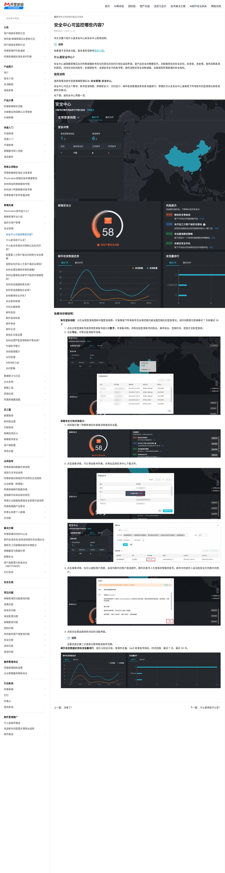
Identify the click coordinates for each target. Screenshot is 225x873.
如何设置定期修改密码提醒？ (21, 269)
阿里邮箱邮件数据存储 (15, 489)
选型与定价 (160, 6)
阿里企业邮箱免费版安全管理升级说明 (24, 500)
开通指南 (8, 133)
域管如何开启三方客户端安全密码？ (24, 264)
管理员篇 (71, 16)
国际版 (132, 6)
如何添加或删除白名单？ (19, 289)
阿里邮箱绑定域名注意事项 (18, 172)
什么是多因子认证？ (16, 239)
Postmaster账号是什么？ (17, 211)
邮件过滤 (10, 329)
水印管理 (10, 357)
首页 (107, 6)
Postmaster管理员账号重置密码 (20, 178)
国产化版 (145, 6)
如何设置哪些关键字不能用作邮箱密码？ (24, 276)
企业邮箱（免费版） (14, 483)
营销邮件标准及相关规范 (17, 494)
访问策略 (10, 368)
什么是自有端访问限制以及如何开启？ (23, 247)
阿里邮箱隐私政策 (13, 667)
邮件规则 (10, 312)
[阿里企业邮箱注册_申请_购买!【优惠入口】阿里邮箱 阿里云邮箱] (14, 6)
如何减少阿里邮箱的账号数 (18, 189)
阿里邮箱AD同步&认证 (15, 533)
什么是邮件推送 (12, 722)
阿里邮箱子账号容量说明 (17, 195)
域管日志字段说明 (13, 472)
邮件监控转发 (13, 317)
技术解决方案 (178, 6)
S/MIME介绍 (12, 362)
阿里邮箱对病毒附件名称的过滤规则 (22, 478)
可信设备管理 (13, 306)
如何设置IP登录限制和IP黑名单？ (23, 340)
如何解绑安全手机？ (16, 295)
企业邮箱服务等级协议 (15, 673)
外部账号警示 (13, 345)
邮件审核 (10, 323)
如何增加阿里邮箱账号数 (17, 183)
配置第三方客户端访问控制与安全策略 (24, 256)
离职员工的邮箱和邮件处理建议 (20, 545)
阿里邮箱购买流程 (13, 106)
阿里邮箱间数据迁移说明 (17, 466)
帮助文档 (216, 6)
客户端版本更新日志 (14, 33)
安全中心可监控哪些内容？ (20, 234)
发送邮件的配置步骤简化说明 (19, 728)
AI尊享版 (119, 6)
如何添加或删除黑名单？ (19, 284)
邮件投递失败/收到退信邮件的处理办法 (24, 539)
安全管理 (79, 16)
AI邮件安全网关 (198, 6)
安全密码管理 (13, 301)
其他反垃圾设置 (14, 334)
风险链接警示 (13, 351)
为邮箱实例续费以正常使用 (18, 111)
